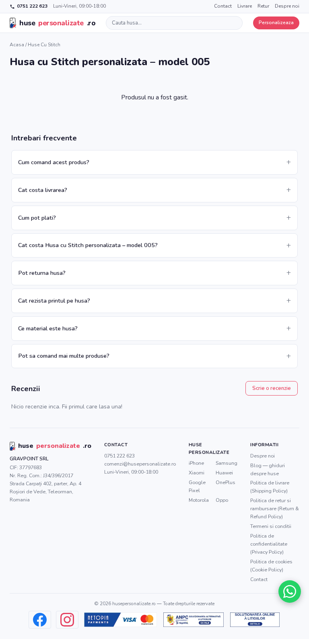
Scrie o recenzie (271, 388)
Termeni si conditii (270, 526)
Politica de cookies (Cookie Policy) (271, 565)
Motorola (199, 500)
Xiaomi (196, 472)
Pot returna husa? (42, 273)
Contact (223, 6)
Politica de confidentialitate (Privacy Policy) (268, 543)
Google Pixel (197, 486)
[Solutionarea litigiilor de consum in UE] (254, 620)
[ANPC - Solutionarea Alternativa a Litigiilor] (194, 620)
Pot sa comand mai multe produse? (63, 356)
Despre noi (287, 6)
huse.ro (57, 23)
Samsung (226, 463)
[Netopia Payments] (120, 620)
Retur (263, 6)
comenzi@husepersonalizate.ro (140, 463)
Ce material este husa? (48, 328)
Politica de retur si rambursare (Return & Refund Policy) (274, 508)
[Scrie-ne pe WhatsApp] (289, 591)
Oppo (222, 500)
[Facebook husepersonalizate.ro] (40, 620)
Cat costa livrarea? (42, 190)
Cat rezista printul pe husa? (54, 301)
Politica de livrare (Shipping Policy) (269, 486)
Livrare (244, 6)
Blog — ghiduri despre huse (267, 469)
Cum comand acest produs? (53, 162)
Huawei (224, 472)
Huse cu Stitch (44, 44)
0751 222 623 (32, 6)
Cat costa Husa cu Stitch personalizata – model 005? (88, 245)
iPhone (196, 463)
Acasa (17, 44)
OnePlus (225, 482)
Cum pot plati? (37, 218)
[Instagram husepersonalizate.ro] (67, 620)
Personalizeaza (276, 22)
